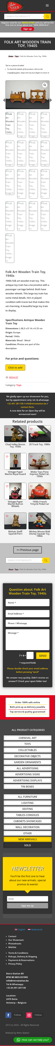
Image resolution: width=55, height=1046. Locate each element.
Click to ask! (15, 367)
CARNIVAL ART (28, 738)
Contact (12, 936)
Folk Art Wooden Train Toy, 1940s (27, 591)
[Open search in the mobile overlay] (27, 16)
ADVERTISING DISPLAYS (27, 780)
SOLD (27, 845)
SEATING (27, 809)
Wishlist (12, 947)
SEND (43, 656)
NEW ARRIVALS (27, 839)
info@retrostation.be (36, 403)
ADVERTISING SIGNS (27, 774)
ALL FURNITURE (27, 796)
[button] (44, 85)
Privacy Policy (15, 963)
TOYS (27, 744)
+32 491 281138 (15, 403)
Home (10, 56)
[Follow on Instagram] (29, 1015)
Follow (17, 1014)
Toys (17, 56)
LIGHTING (27, 803)
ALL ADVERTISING (27, 768)
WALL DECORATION (27, 827)
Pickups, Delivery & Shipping (22, 956)
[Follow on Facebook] (8, 1015)
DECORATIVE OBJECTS (27, 756)
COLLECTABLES (27, 750)
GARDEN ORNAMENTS (27, 762)
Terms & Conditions (18, 952)
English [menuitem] (21, 929)
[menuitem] (20, 929)
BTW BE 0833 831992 (17, 977)
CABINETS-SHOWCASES (28, 821)
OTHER (27, 833)
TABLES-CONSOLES (27, 815)
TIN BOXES (27, 786)
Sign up (27, 28)
